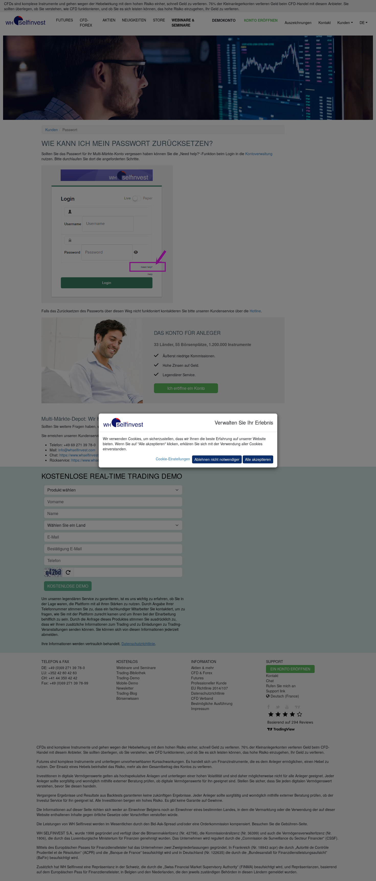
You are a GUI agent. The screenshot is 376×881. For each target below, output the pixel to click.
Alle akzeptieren (258, 459)
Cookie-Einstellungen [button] (173, 458)
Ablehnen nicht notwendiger (216, 459)
